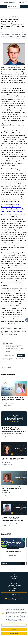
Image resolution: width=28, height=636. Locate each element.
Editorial (14, 578)
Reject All (14, 629)
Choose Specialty (12, 6)
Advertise (14, 582)
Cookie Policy (12, 622)
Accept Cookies (14, 633)
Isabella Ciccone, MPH (19, 433)
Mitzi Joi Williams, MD (9, 403)
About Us (14, 575)
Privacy (14, 588)
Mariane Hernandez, (9, 433)
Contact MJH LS (14, 583)
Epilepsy (4, 367)
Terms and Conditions (14, 587)
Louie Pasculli (7, 462)
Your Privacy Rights (14, 590)
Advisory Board (14, 576)
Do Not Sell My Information (14, 585)
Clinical (9, 367)
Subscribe (20, 355)
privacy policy (7, 359)
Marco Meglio (7, 492)
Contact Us (14, 580)
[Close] (26, 606)
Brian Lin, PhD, (7, 523)
